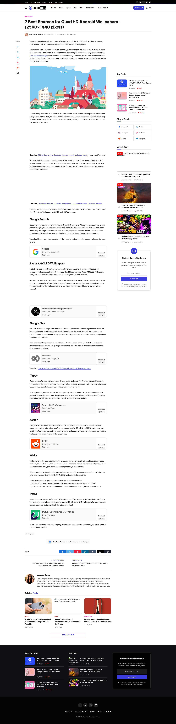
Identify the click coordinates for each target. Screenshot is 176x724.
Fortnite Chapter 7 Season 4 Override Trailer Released (133, 206)
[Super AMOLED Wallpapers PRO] (35, 315)
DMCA (44, 2)
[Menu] (26, 8)
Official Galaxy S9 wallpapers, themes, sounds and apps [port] (62, 155)
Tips (75, 8)
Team (50, 2)
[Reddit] (18, 68)
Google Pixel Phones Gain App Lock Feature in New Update (136, 175)
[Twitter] (18, 52)
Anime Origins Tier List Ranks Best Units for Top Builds (136, 238)
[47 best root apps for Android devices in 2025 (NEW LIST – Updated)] (122, 107)
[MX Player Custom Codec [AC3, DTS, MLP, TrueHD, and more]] (122, 83)
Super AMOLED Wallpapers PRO (57, 308)
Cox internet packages (39, 56)
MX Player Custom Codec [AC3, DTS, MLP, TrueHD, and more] (140, 83)
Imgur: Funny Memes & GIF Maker (58, 512)
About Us (69, 711)
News (61, 8)
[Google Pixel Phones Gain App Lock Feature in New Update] (134, 161)
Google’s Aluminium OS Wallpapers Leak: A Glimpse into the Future (67, 621)
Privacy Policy (35, 2)
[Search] (150, 8)
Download (101, 253)
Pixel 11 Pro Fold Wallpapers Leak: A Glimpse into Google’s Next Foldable (38, 621)
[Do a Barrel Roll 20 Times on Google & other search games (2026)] (122, 95)
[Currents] (35, 362)
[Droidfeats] (37, 7)
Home (53, 8)
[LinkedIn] (18, 57)
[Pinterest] (18, 62)
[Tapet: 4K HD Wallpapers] (35, 412)
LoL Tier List (103, 8)
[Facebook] (18, 47)
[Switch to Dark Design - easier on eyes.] (147, 8)
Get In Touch (59, 2)
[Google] (35, 256)
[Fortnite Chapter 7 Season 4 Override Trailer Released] (134, 193)
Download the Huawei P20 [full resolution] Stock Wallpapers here (64, 368)
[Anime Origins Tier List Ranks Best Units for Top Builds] (134, 224)
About (27, 2)
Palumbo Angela (126, 242)
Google (45, 248)
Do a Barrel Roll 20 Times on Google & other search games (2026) (139, 95)
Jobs (99, 711)
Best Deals (139, 8)
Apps (68, 8)
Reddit (45, 441)
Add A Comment (68, 635)
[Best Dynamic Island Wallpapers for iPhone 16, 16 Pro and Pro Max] (97, 606)
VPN (81, 8)
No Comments (61, 34)
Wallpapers (29, 16)
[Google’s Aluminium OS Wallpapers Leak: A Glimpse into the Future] (67, 606)
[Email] (18, 73)
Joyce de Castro (36, 34)
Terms (92, 711)
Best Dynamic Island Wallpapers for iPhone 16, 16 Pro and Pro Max (97, 620)
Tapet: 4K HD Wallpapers (53, 405)
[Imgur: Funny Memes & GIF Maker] (35, 519)
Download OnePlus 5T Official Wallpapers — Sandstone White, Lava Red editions (70, 204)
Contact (107, 711)
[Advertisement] (68, 139)
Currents (46, 355)
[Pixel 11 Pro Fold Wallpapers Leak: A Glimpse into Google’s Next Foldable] (38, 606)
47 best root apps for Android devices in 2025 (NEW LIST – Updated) (138, 107)
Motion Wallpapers (58, 311)
